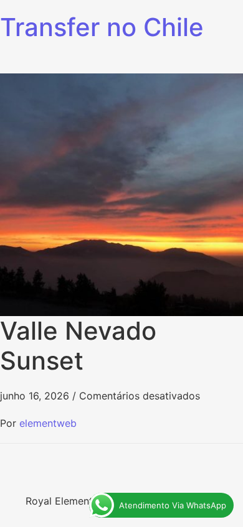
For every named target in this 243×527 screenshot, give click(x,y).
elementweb (48, 423)
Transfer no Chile (102, 27)
